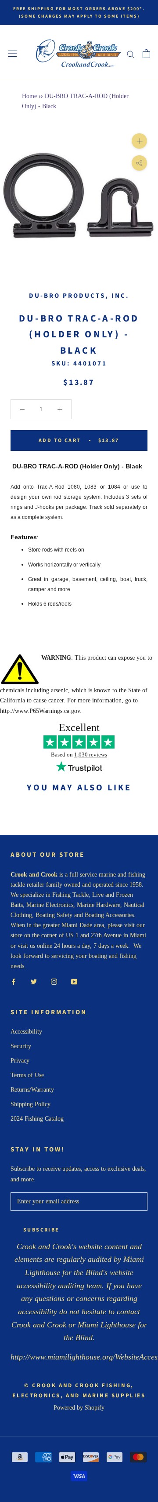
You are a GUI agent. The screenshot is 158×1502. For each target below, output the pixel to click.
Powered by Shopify (79, 1407)
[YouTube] (74, 981)
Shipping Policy (30, 1104)
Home (29, 96)
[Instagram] (54, 981)
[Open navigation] (12, 54)
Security (21, 1046)
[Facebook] (14, 981)
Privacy (20, 1060)
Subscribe (41, 1230)
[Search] (131, 54)
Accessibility (26, 1031)
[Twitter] (34, 981)
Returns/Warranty (32, 1089)
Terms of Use (27, 1075)
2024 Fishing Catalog (37, 1118)
